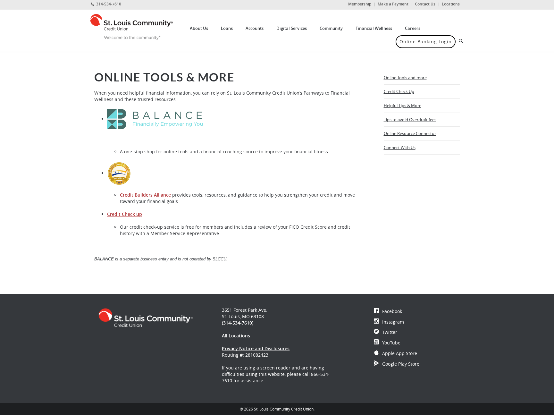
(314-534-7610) (237, 323)
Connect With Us (400, 147)
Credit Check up (124, 214)
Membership (359, 4)
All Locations (236, 336)
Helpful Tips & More (402, 105)
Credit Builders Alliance (145, 195)
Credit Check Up (399, 91)
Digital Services (291, 28)
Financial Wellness (374, 28)
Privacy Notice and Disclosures (256, 348)
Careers (412, 28)
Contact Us (425, 4)
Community (331, 28)
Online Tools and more (405, 77)
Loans (227, 28)
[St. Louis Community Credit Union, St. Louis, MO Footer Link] (145, 317)
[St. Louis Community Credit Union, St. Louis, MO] (136, 26)
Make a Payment (393, 4)
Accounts (255, 28)
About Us (199, 28)
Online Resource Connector (410, 133)
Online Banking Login (425, 41)
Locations (451, 4)
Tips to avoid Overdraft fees (410, 120)
